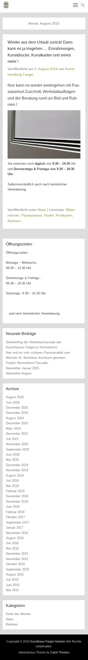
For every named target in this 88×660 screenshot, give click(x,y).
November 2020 (17, 444)
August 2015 (15, 574)
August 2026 (15, 397)
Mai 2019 (12, 486)
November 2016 (17, 533)
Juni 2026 (13, 402)
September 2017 (17, 522)
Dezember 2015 (17, 553)
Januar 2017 (14, 527)
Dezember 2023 (17, 423)
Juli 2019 (12, 480)
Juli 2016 (12, 543)
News (42, 210)
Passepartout (32, 215)
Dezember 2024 (17, 413)
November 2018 (17, 501)
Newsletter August (19, 373)
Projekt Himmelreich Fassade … (29, 363)
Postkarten (64, 215)
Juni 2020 (13, 454)
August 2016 (15, 538)
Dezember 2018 (17, 496)
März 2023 (13, 428)
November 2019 (17, 470)
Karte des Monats (18, 614)
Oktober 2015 (15, 564)
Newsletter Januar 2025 (22, 368)
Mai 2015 (12, 590)
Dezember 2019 (17, 465)
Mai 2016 (12, 548)
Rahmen (14, 221)
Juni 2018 (13, 506)
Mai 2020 (12, 459)
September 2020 (17, 449)
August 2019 (15, 475)
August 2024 (15, 418)
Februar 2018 (15, 512)
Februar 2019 (15, 491)
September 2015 (17, 569)
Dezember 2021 (17, 433)
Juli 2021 (12, 439)
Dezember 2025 (17, 407)
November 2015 (17, 559)
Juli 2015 (12, 579)
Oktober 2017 (15, 517)
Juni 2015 (13, 585)
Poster (49, 215)
